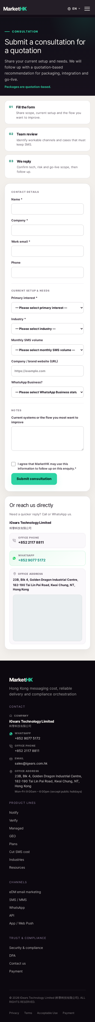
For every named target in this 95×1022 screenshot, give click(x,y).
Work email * (20, 241)
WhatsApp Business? (26, 382)
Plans (13, 844)
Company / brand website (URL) (34, 361)
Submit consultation (34, 479)
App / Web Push (21, 923)
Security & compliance (26, 948)
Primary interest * (24, 298)
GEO (12, 836)
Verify (13, 820)
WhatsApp (17, 907)
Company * (19, 220)
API (11, 915)
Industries (16, 859)
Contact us (17, 963)
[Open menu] (87, 8)
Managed (16, 828)
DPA (12, 955)
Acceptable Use (47, 1013)
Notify (13, 812)
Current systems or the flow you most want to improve (44, 420)
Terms (28, 1013)
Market (15, 8)
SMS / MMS (18, 900)
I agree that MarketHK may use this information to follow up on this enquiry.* (47, 466)
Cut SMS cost (19, 852)
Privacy (14, 1013)
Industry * (18, 319)
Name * (16, 199)
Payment (16, 971)
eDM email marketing (25, 892)
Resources (17, 867)
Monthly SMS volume (27, 340)
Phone (16, 262)
